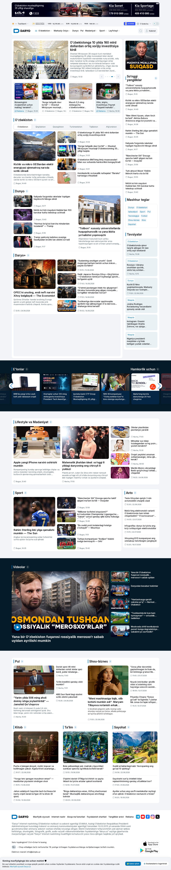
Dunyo (75, 31)
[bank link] (38, 23)
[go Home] (20, 817)
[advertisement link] (129, 23)
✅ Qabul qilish (133, 864)
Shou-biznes (133, 220)
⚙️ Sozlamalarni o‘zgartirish (155, 864)
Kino (144, 220)
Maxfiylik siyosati (41, 817)
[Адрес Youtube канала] (143, 817)
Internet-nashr (58, 817)
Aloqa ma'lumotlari (76, 817)
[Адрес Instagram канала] (153, 817)
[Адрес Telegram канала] (138, 817)
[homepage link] (22, 31)
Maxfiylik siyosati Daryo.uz (20, 867)
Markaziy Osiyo (61, 31)
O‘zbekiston (44, 31)
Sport (102, 31)
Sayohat (132, 224)
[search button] (140, 30)
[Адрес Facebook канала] (148, 817)
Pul (81, 31)
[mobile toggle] (36, 31)
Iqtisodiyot (133, 212)
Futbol (144, 216)
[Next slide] (118, 76)
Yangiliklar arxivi (116, 817)
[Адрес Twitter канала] (158, 817)
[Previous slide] (101, 76)
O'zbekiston (141, 207)
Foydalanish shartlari (97, 817)
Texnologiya (133, 216)
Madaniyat (90, 31)
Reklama (130, 817)
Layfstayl (113, 31)
